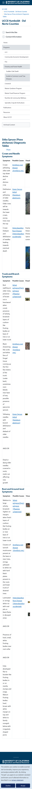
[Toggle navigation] (3, 2)
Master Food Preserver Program (15, 93)
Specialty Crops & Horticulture (14, 103)
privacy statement (17, 780)
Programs (6, 47)
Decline (8, 786)
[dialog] (16, 776)
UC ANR (4, 9)
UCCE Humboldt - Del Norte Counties (15, 11)
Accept (23, 786)
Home (5, 43)
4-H (6, 52)
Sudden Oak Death (12, 71)
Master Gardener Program (13, 88)
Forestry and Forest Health (13, 67)
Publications (7, 108)
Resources (6, 112)
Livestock (8, 84)
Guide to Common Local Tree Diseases (15, 77)
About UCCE (7, 117)
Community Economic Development (16, 57)
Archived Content (9, 125)
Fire (6, 62)
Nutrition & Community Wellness (15, 98)
